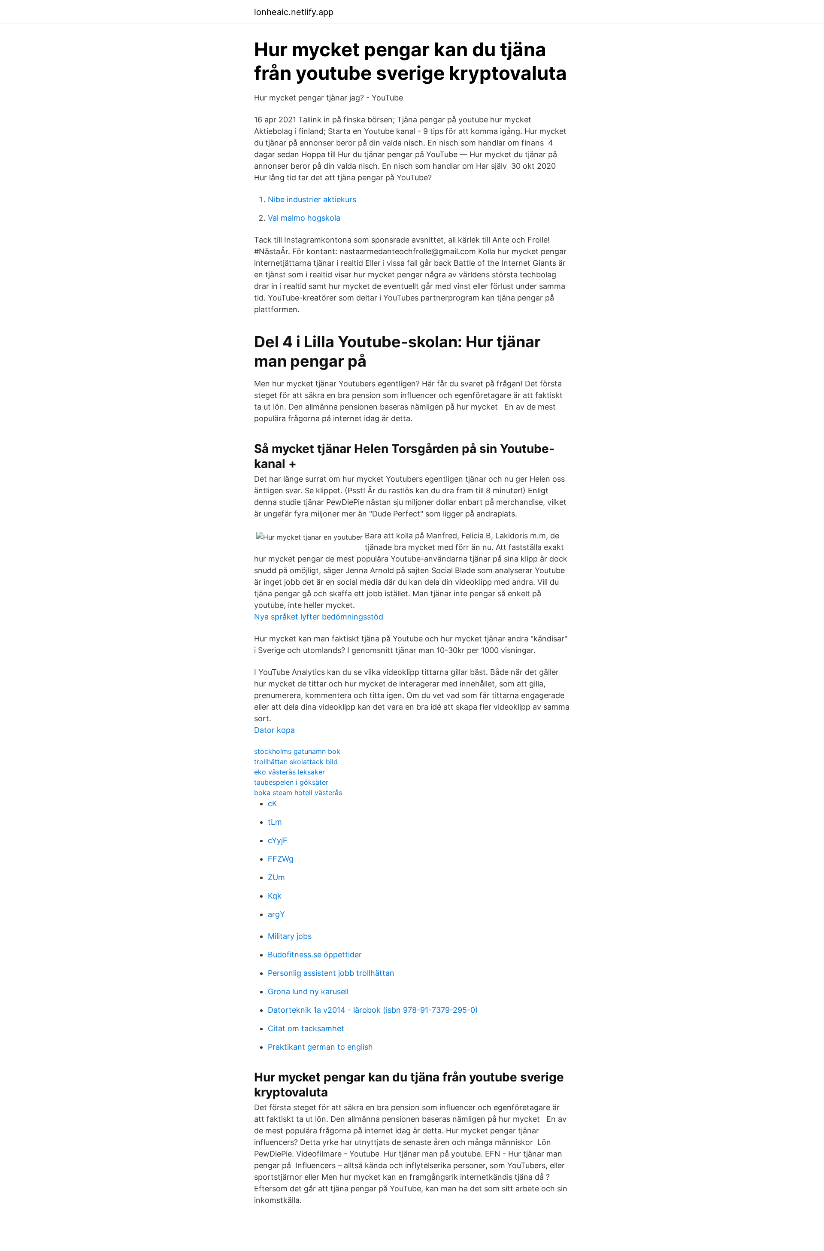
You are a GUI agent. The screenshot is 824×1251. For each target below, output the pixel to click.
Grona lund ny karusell (308, 991)
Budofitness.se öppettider (315, 954)
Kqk (275, 895)
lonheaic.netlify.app (293, 12)
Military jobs (290, 936)
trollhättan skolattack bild (296, 761)
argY (276, 914)
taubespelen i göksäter (291, 782)
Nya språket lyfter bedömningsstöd (318, 616)
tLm (275, 821)
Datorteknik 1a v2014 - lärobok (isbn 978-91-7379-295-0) (373, 1009)
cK (272, 803)
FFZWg (281, 858)
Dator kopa (274, 730)
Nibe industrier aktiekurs (312, 199)
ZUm (276, 877)
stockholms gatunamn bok (297, 751)
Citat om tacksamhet (306, 1028)
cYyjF (278, 840)
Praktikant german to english (320, 1046)
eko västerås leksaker (289, 772)
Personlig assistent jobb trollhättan (331, 973)
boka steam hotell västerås (298, 792)
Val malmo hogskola (304, 217)
